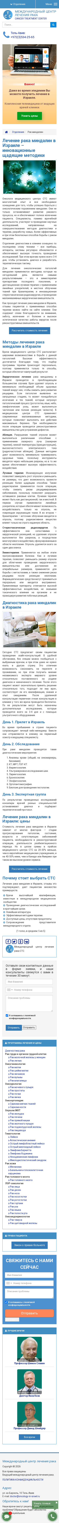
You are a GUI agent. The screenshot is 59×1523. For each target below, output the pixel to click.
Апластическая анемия (22, 1140)
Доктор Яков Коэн (29, 1395)
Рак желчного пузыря (21, 1123)
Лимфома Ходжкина (21, 1153)
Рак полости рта (18, 1213)
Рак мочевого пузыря (21, 1087)
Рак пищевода (18, 1130)
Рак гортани (16, 1203)
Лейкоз (14, 1137)
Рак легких (16, 1060)
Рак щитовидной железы (23, 1223)
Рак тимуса (16, 1220)
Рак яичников (17, 1074)
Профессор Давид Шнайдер (29, 1428)
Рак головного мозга (21, 1180)
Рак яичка (15, 1097)
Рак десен (15, 1190)
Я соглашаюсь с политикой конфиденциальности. (22, 1017)
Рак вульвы (16, 1077)
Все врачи (29, 1437)
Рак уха (14, 1206)
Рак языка (15, 1210)
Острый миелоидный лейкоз (25, 1147)
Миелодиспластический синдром (28, 1160)
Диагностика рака (15, 1050)
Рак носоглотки (18, 1196)
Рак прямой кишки (20, 1120)
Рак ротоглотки (18, 1200)
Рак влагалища (18, 1080)
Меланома (15, 1166)
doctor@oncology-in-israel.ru (25, 1496)
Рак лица (15, 1186)
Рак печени (16, 1117)
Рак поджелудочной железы (25, 1127)
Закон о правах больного (29, 1245)
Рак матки (15, 1067)
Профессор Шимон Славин (29, 1363)
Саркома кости (18, 1107)
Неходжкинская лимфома (24, 1157)
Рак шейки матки (19, 1070)
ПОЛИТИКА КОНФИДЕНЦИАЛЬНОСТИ (22, 1479)
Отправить (14, 1027)
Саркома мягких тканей (23, 1103)
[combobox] (9, 990)
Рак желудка (17, 1113)
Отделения (19, 4)
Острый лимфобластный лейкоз (27, 1143)
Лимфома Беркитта (20, 1150)
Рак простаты (17, 1090)
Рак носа (15, 1193)
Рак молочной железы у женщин (27, 1057)
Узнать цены (29, 115)
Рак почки (15, 1094)
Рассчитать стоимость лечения (29, 330)
